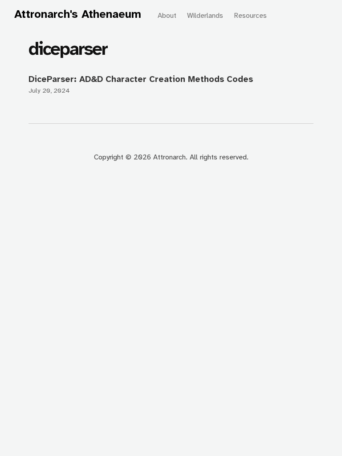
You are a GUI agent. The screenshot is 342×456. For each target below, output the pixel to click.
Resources (250, 15)
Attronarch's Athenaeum (77, 14)
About (167, 15)
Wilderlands (205, 15)
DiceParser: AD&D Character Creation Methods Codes (140, 79)
